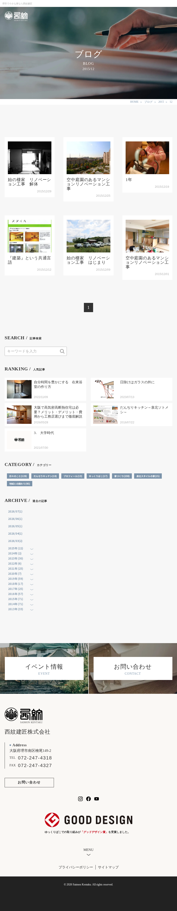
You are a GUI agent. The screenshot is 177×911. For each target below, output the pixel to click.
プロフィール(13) (73, 476)
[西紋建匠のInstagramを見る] (80, 799)
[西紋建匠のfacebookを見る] (88, 799)
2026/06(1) (15, 519)
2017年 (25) (15, 589)
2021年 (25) (15, 568)
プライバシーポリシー (76, 867)
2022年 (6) (14, 563)
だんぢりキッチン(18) (45, 476)
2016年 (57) (15, 594)
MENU (88, 850)
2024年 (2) (14, 553)
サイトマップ (108, 867)
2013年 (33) (15, 609)
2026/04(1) (15, 533)
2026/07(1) (15, 511)
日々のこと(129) (18, 476)
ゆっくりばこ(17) (98, 476)
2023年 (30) (15, 558)
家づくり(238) (122, 476)
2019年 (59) (15, 578)
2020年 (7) (14, 573)
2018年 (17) (15, 584)
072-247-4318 (35, 757)
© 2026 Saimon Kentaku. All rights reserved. (88, 884)
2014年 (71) (15, 604)
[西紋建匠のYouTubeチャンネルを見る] (96, 799)
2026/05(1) (15, 526)
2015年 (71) (15, 599)
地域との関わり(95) (19, 483)
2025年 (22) (15, 548)
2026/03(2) (15, 541)
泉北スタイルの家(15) (147, 476)
